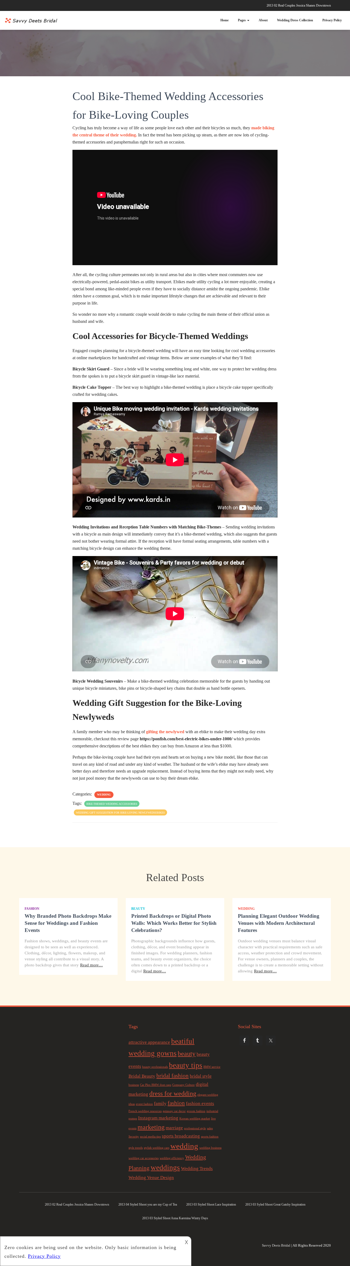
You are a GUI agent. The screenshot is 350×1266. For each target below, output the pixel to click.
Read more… (91, 965)
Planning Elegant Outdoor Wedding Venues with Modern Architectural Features (278, 923)
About (263, 20)
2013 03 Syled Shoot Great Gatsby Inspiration (275, 1204)
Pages (242, 20)
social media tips (150, 1136)
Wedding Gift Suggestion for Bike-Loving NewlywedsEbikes (120, 812)
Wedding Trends (197, 1168)
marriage (174, 1127)
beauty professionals (155, 1066)
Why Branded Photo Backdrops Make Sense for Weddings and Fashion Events (68, 923)
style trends (136, 1147)
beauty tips (185, 1065)
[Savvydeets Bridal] (31, 20)
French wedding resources (145, 1111)
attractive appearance (149, 1042)
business (134, 1084)
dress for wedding (172, 1093)
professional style (195, 1128)
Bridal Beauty (142, 1076)
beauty (187, 1053)
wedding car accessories (144, 1158)
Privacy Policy (332, 20)
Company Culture (183, 1084)
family (160, 1103)
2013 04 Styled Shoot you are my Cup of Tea (147, 1204)
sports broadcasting (181, 1136)
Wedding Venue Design (151, 1177)
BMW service (211, 1066)
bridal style (201, 1076)
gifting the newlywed (165, 731)
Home (224, 20)
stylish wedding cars (156, 1147)
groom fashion (196, 1111)
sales (210, 1128)
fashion (176, 1103)
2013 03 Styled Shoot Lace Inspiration (211, 1204)
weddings (165, 1167)
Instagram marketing (158, 1118)
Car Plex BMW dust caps (155, 1084)
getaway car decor (174, 1111)
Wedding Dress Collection (295, 20)
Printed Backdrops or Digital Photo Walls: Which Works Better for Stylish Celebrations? (174, 923)
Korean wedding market (194, 1118)
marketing (151, 1127)
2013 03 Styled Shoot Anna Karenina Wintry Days (175, 1218)
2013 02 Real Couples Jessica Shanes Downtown (299, 5)
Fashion (32, 909)
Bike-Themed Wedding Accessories (111, 803)
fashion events (200, 1103)
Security (134, 1136)
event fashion (144, 1104)
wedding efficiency (172, 1158)
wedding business (210, 1147)
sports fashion (209, 1136)
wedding (184, 1146)
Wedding (104, 794)
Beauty (138, 909)
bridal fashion (172, 1075)
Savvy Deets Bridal (276, 1245)
